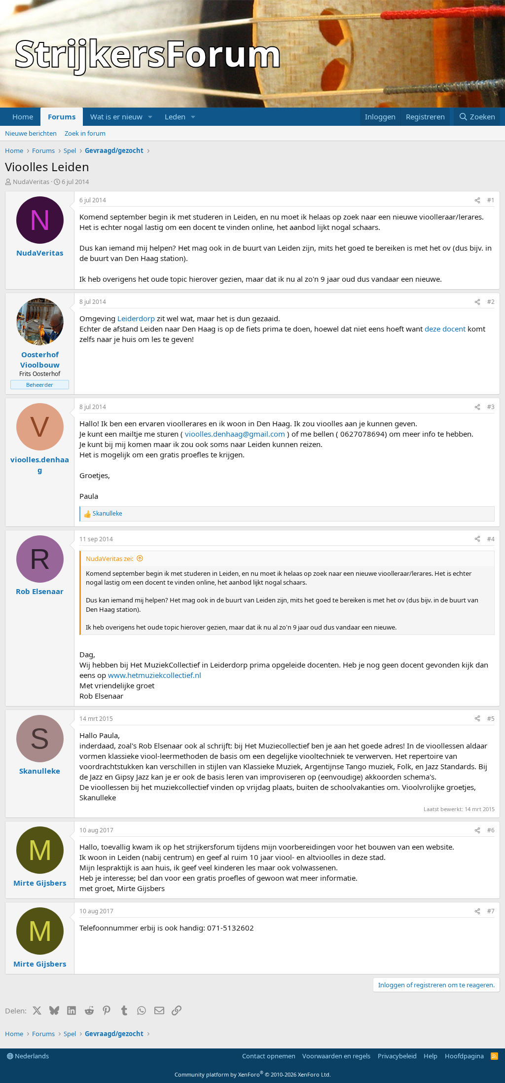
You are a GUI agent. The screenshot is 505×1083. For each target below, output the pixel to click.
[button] (150, 117)
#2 (491, 302)
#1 (491, 200)
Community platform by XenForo (253, 1074)
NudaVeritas (31, 181)
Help (430, 1055)
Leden (175, 116)
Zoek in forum (85, 133)
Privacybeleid (397, 1055)
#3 (491, 407)
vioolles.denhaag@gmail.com (235, 434)
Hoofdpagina (464, 1055)
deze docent (445, 329)
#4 (491, 539)
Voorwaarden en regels (336, 1055)
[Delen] (477, 200)
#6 (491, 830)
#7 (491, 911)
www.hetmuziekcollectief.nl (154, 675)
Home (22, 116)
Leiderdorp (136, 318)
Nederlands (31, 1055)
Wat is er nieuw (116, 116)
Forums (61, 116)
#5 (491, 718)
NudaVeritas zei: (109, 558)
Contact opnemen (268, 1055)
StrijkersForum (148, 53)
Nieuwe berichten (31, 133)
